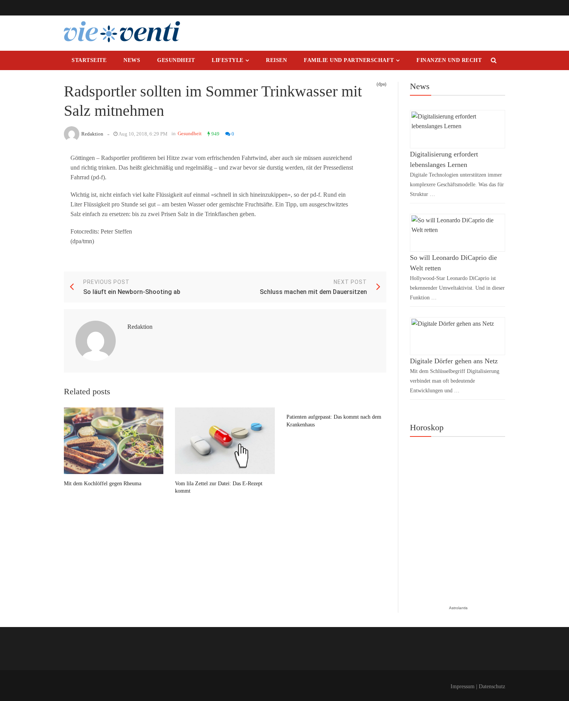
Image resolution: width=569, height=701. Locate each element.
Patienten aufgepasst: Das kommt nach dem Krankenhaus (333, 421)
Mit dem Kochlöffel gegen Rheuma (102, 483)
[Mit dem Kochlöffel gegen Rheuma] (113, 440)
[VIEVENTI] (122, 31)
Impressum (463, 686)
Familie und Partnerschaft (349, 60)
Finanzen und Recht (449, 60)
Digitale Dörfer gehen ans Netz (454, 361)
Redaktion (92, 134)
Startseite (89, 60)
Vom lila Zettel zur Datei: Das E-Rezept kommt (218, 487)
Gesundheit (176, 60)
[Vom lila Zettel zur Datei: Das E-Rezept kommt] (224, 440)
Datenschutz (492, 686)
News (131, 60)
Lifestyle (227, 60)
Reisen (276, 60)
